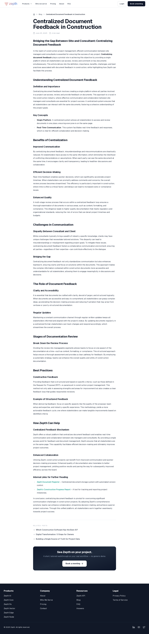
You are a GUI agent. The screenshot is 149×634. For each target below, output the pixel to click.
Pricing (53, 4)
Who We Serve (46, 600)
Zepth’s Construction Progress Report (54, 489)
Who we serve (41, 4)
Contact (43, 608)
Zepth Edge (9, 612)
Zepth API (80, 596)
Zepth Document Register (48, 482)
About (61, 4)
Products (25, 4)
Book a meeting (136, 4)
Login (122, 4)
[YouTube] (139, 627)
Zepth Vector (9, 608)
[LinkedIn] (134, 627)
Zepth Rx (8, 604)
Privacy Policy (119, 596)
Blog (40, 14)
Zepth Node (9, 617)
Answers (80, 608)
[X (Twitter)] (144, 627)
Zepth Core (8, 600)
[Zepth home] (11, 3)
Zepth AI (7, 596)
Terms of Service (120, 600)
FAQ (69, 4)
